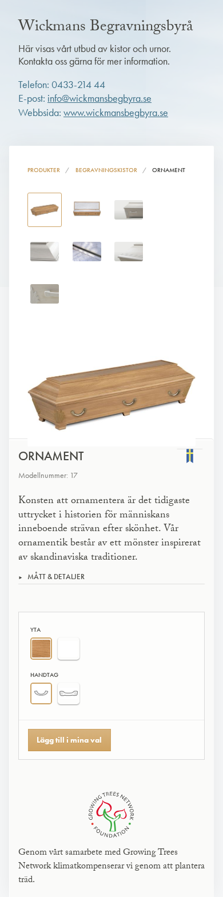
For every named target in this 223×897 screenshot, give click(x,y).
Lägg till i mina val (69, 740)
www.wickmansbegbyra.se (115, 112)
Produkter (43, 170)
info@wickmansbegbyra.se (99, 98)
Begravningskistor (106, 170)
